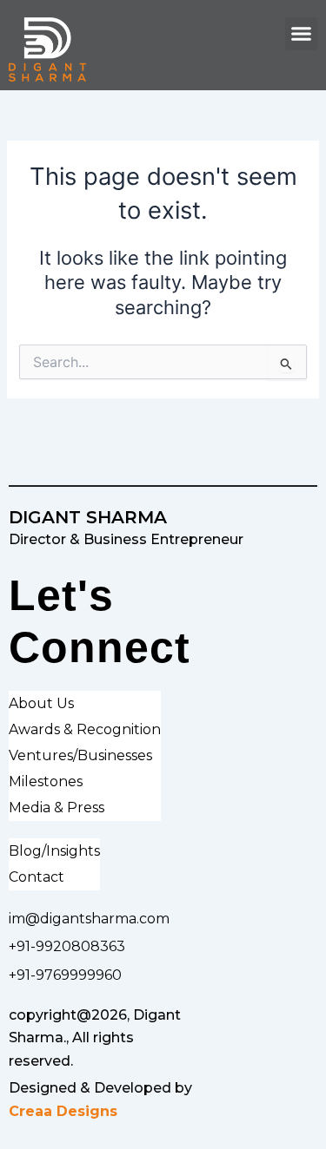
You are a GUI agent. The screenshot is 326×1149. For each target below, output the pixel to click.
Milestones (46, 781)
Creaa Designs (63, 1111)
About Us (41, 703)
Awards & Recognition (85, 729)
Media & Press (56, 807)
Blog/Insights (54, 851)
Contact (36, 877)
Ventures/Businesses (80, 755)
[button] (301, 33)
